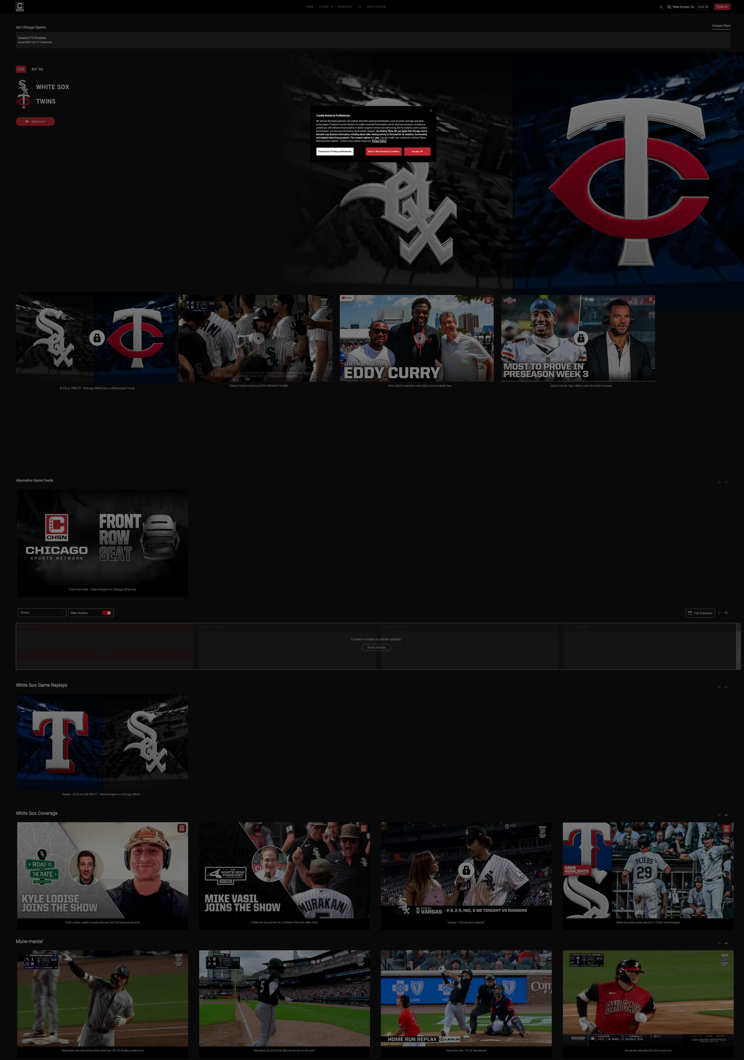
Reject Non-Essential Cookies (384, 151)
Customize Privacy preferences (335, 151)
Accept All (417, 151)
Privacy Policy (379, 141)
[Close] (431, 110)
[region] (373, 134)
